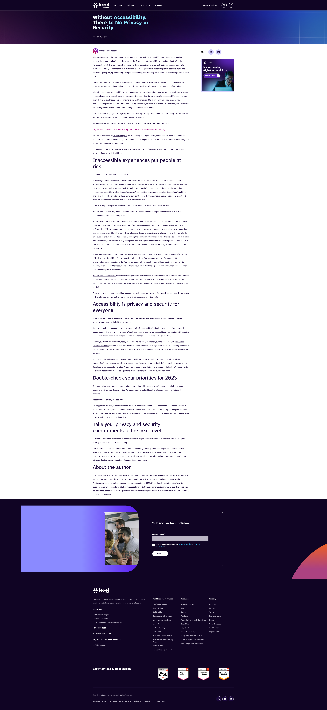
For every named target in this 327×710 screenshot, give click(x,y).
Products (118, 5)
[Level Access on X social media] (218, 698)
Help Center (185, 628)
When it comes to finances (104, 275)
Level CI (156, 624)
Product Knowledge (188, 632)
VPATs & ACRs (158, 646)
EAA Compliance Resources (192, 643)
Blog (182, 608)
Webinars (184, 616)
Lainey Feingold (120, 135)
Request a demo (210, 5)
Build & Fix (157, 612)
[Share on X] (211, 52)
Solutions (131, 5)
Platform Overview (160, 604)
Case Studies (186, 624)
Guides (183, 612)
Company (159, 5)
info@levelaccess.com (102, 633)
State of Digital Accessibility (192, 640)
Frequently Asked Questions (192, 636)
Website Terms (99, 701)
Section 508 (171, 61)
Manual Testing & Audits (163, 650)
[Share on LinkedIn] (218, 52)
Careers (212, 608)
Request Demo (214, 632)
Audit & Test (158, 608)
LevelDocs (157, 632)
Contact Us (160, 701)
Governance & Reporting (162, 616)
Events (211, 620)
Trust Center (214, 628)
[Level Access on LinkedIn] (231, 698)
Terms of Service (185, 544)
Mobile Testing (159, 628)
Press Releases (215, 624)
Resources (145, 5)
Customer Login (215, 616)
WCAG (116, 279)
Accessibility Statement (120, 701)
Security (147, 701)
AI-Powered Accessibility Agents (163, 641)
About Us (212, 604)
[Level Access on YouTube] (224, 698)
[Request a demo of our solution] (218, 75)
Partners (212, 612)
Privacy (137, 701)
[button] (224, 5)
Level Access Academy (162, 620)
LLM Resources (99, 645)
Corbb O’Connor (139, 82)
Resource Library (187, 604)
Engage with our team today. (135, 460)
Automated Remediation (162, 636)
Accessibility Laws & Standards (193, 620)
